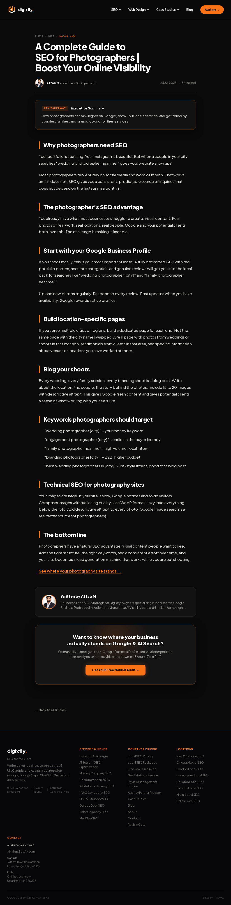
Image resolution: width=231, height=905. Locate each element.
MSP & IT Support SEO (94, 799)
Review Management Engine (142, 784)
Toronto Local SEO (189, 788)
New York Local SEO (190, 756)
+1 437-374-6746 (21, 845)
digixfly (17, 751)
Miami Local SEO (188, 794)
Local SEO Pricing (140, 756)
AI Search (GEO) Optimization (90, 765)
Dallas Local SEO (188, 801)
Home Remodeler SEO (94, 780)
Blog (189, 9)
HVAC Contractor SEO (94, 792)
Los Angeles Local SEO (192, 775)
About (132, 812)
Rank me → (212, 9)
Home (39, 35)
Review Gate (137, 824)
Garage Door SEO (91, 805)
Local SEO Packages (94, 756)
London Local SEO (189, 769)
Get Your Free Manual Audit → (115, 670)
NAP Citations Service (143, 775)
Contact (134, 818)
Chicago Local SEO (190, 762)
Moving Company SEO (95, 773)
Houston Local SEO (190, 782)
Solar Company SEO (93, 812)
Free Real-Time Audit (142, 769)
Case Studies (137, 799)
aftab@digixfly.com (21, 851)
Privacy (208, 897)
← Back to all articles (50, 710)
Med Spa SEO (89, 818)
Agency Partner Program (145, 792)
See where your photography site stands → (80, 570)
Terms (220, 897)
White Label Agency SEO (96, 786)
